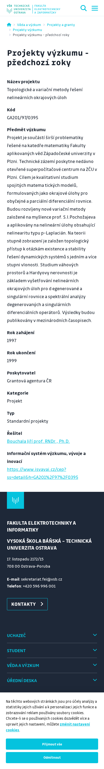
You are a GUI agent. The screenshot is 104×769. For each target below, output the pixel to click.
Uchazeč (16, 635)
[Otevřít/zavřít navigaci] (95, 8)
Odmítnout (52, 757)
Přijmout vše (52, 744)
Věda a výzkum (29, 24)
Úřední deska (22, 680)
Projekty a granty (61, 24)
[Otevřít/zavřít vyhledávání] (84, 9)
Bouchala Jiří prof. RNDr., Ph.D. (38, 441)
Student (16, 650)
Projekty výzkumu (27, 29)
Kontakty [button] (23, 604)
